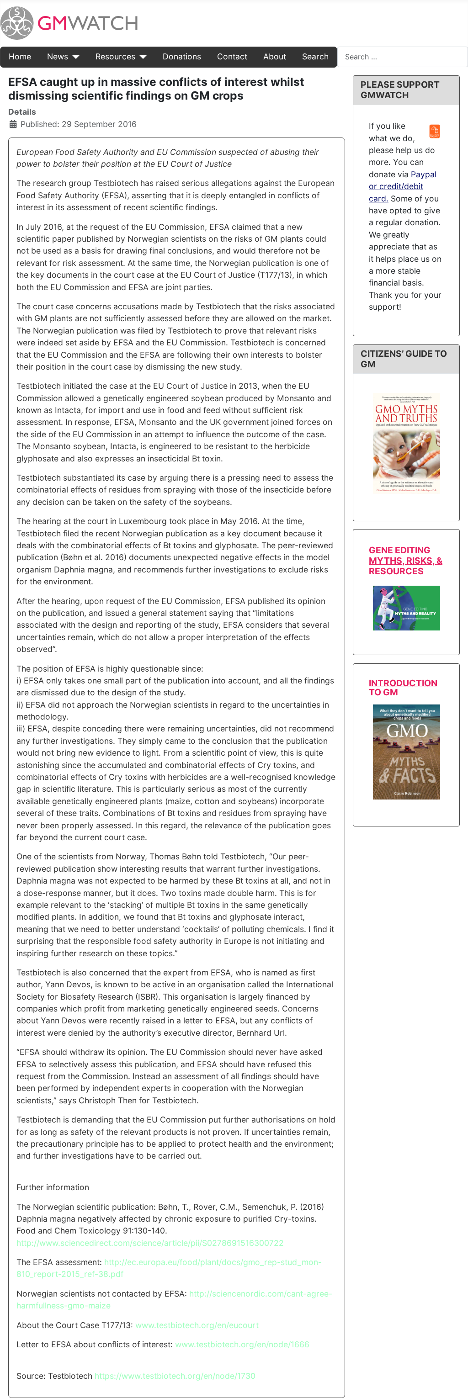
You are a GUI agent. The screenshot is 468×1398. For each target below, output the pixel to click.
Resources (115, 56)
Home (20, 56)
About (274, 56)
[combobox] (402, 57)
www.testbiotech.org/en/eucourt (197, 1325)
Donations (182, 56)
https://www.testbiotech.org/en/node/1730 (175, 1376)
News (57, 56)
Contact (232, 56)
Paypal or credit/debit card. (402, 186)
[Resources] (141, 57)
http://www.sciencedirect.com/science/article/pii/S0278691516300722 (150, 1243)
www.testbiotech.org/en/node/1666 (242, 1344)
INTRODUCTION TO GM (403, 687)
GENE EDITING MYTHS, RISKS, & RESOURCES (405, 561)
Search (315, 56)
